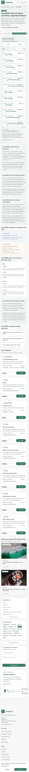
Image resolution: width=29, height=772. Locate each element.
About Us (3, 749)
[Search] (18, 2)
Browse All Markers (15, 642)
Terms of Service (5, 757)
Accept (20, 769)
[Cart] (22, 2)
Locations (3, 739)
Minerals (10, 626)
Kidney (12, 7)
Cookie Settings (5, 759)
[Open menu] (25, 2)
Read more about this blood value (20, 33)
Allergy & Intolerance (7, 633)
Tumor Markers (15, 631)
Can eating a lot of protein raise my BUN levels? (12, 333)
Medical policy (6, 684)
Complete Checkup (6, 734)
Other (4, 637)
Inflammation (6, 628)
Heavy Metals (13, 635)
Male (8, 44)
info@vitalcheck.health (6, 724)
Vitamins (5, 626)
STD (9, 631)
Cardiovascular (6, 624)
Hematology (19, 628)
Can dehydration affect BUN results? (11, 345)
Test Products (7, 33)
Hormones (13, 628)
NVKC (7, 129)
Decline (7, 769)
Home (2, 7)
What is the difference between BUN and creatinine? (12, 339)
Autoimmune (6, 635)
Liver (15, 626)
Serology (5, 631)
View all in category (13, 617)
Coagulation (16, 633)
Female (19, 44)
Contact (3, 751)
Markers (7, 7)
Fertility (19, 635)
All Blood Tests (5, 736)
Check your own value (7, 139)
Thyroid (19, 624)
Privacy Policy (5, 754)
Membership (4, 742)
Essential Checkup (6, 731)
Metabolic (14, 624)
